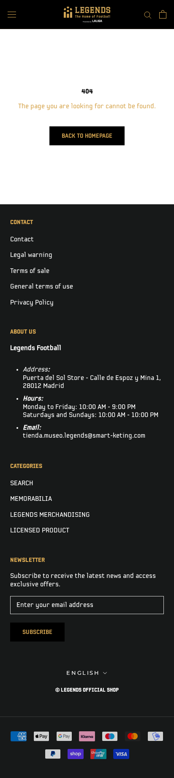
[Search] (148, 14)
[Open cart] (162, 14)
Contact (22, 239)
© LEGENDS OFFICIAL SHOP (87, 690)
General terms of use (41, 286)
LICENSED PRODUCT (39, 530)
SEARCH (21, 483)
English (83, 672)
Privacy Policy (32, 302)
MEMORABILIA (31, 499)
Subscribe (37, 632)
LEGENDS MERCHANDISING (50, 515)
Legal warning (31, 255)
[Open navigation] (12, 14)
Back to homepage (87, 136)
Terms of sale (29, 271)
